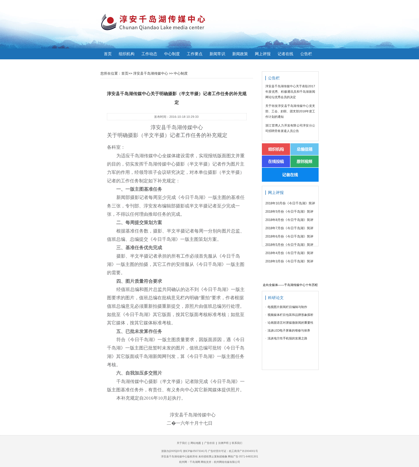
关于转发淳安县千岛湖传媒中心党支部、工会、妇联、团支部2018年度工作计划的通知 (290, 111)
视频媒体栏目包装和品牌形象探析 (290, 314)
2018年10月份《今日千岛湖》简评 (290, 203)
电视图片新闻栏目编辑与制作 (287, 307)
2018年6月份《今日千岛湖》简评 (289, 236)
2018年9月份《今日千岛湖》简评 (289, 211)
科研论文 (276, 298)
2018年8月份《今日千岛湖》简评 (289, 220)
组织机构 (126, 54)
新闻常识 (217, 54)
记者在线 (285, 54)
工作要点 (195, 54)
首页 (108, 54)
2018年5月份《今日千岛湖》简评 (289, 244)
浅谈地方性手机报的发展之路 (287, 338)
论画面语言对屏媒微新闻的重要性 (290, 322)
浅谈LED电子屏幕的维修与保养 (289, 330)
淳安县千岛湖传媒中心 (150, 73)
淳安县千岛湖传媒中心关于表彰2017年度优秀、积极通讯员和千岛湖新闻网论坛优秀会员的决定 (290, 91)
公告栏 (306, 54)
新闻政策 (240, 54)
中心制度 (172, 54)
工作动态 (149, 54)
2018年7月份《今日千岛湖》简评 (289, 228)
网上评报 (263, 54)
